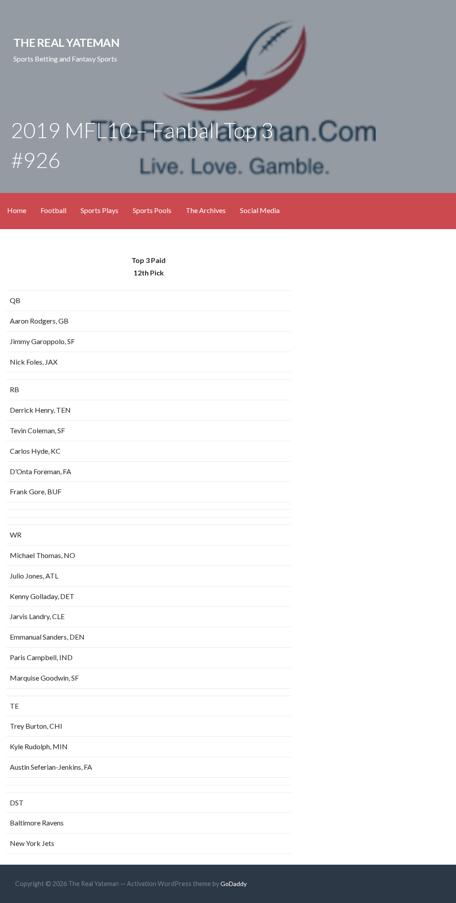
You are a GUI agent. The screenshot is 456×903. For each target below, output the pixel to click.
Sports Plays (99, 210)
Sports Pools (152, 210)
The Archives (206, 210)
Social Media (260, 210)
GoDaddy (233, 883)
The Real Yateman (66, 42)
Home (16, 210)
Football (53, 210)
